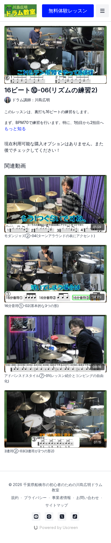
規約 (15, 497)
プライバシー (35, 497)
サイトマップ (56, 505)
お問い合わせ (87, 497)
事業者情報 (61, 497)
